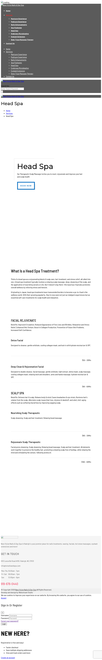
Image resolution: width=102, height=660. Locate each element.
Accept (3, 598)
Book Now (26, 186)
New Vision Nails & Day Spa (25, 589)
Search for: (5, 86)
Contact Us (10, 43)
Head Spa (14, 31)
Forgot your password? (10, 621)
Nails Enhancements (19, 25)
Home (8, 11)
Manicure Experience (19, 19)
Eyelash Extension (18, 37)
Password (5, 618)
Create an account (8, 657)
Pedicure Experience (18, 22)
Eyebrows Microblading (20, 34)
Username (5, 615)
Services (9, 15)
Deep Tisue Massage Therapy (22, 40)
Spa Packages (16, 28)
